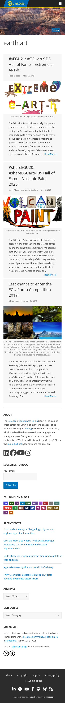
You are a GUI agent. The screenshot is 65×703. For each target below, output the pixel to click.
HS (15, 508)
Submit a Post (14, 443)
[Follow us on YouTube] (21, 452)
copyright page (19, 646)
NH (21, 508)
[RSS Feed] (51, 689)
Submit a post (35, 680)
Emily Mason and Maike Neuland (23, 190)
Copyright (22, 675)
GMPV (8, 508)
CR (22, 503)
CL (17, 503)
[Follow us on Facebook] (13, 452)
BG (11, 503)
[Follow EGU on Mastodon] (38, 689)
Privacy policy (52, 675)
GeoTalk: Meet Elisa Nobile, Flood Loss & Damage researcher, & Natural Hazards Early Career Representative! (28, 544)
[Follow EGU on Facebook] (33, 689)
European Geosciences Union (23, 420)
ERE (28, 503)
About (9, 675)
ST (6, 512)
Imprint (36, 675)
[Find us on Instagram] (28, 452)
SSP (50, 508)
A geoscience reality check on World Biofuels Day (28, 567)
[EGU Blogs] (16, 6)
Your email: (9, 470)
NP (27, 508)
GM (56, 503)
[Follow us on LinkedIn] (6, 452)
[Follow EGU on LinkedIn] (14, 689)
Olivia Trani (14, 301)
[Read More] (50, 154)
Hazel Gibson (14, 75)
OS (32, 508)
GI (51, 503)
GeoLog (28, 428)
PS (38, 508)
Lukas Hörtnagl (35, 697)
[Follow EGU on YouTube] (26, 689)
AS (6, 503)
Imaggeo (49, 697)
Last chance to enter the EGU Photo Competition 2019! (30, 289)
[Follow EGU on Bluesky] (45, 689)
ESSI (35, 503)
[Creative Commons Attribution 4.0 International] (6, 655)
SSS (56, 508)
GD (45, 503)
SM (43, 508)
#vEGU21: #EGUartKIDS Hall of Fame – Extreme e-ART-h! (31, 64)
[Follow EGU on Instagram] (20, 689)
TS (11, 512)
